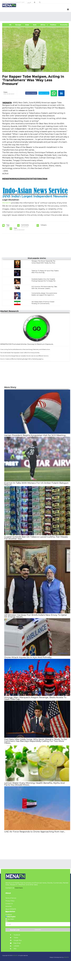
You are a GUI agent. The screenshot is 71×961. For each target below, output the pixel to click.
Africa (42, 25)
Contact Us (9, 903)
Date (5, 92)
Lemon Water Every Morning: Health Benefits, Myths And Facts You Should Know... (34, 784)
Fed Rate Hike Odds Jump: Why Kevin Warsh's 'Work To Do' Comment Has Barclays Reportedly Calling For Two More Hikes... (35, 741)
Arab (27, 25)
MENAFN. (15, 955)
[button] (34, 2)
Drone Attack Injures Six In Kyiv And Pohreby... (28, 657)
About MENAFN (10, 909)
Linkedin (16, 946)
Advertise (8, 906)
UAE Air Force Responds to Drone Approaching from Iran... (34, 831)
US (7, 25)
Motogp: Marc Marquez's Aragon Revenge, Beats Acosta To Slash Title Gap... (35, 698)
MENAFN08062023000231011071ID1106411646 (24, 178)
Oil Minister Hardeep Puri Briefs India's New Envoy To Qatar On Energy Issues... (35, 616)
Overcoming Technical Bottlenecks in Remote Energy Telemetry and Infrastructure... (25, 349)
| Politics (52, 25)
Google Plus (17, 940)
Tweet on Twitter (43, 93)
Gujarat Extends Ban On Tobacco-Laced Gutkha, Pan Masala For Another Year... (36, 538)
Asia (34, 25)
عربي (29, 2)
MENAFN (7, 102)
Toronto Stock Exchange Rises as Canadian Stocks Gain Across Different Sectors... (24, 356)
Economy (64, 25)
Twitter (15, 937)
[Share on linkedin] (61, 93)
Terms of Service (10, 898)
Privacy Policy (9, 901)
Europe (18, 25)
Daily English (11, 916)
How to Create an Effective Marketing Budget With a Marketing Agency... (22, 359)
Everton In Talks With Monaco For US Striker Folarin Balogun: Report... (36, 484)
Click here (19, 888)
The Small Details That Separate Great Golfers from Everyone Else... (20, 352)
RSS (14, 948)
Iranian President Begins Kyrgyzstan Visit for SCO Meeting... (35, 435)
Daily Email (16, 943)
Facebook (16, 935)
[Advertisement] (36, 16)
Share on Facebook (31, 93)
